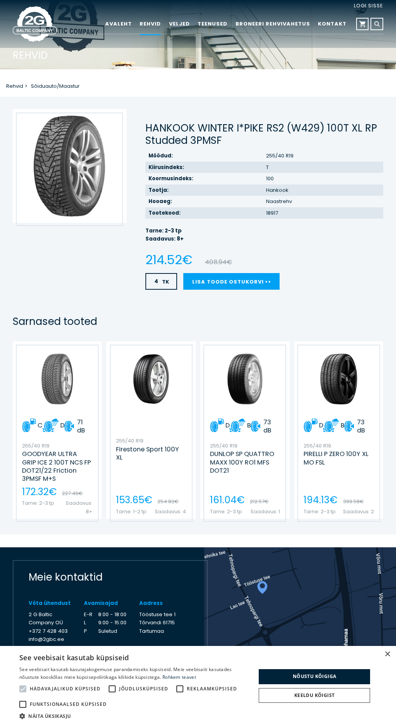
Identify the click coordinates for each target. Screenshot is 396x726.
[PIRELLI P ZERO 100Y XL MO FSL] (338, 430)
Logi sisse (368, 5)
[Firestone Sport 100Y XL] (150, 430)
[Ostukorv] (362, 24)
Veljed (179, 24)
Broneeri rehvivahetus (273, 24)
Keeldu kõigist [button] (314, 695)
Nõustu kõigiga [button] (314, 676)
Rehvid (150, 24)
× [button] (387, 654)
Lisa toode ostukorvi (228, 281)
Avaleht (118, 24)
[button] (134, 716)
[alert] (198, 686)
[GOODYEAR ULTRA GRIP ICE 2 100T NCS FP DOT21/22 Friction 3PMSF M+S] (57, 430)
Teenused (212, 24)
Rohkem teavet (179, 677)
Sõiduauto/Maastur (55, 86)
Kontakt (332, 24)
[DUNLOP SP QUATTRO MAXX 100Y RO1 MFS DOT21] (244, 430)
